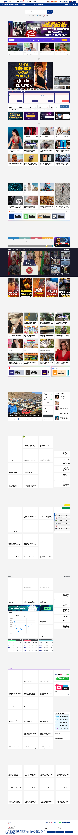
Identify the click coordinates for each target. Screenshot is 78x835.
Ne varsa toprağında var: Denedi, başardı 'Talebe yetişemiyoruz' (14, 802)
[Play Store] (11, 827)
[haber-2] (26, 287)
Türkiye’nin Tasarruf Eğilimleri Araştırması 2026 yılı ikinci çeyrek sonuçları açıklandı (46, 789)
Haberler (21, 828)
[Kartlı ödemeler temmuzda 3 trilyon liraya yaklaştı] (47, 795)
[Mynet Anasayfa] (5, 1)
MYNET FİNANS (14, 109)
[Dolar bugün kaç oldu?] (15, 467)
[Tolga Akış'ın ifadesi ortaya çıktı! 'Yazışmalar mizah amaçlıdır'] (39, 28)
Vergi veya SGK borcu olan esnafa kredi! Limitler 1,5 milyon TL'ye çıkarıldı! (66, 597)
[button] (52, 75)
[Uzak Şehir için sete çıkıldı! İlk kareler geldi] (15, 714)
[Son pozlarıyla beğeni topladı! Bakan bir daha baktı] (30, 714)
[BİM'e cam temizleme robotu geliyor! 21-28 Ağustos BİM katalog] (31, 330)
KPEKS (25, 645)
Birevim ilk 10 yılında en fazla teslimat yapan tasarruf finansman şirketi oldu (30, 775)
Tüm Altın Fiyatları (47, 416)
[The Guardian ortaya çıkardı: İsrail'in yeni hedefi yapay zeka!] (46, 89)
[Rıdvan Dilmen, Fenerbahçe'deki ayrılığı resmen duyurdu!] (20, 89)
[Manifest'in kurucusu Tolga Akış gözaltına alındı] (15, 681)
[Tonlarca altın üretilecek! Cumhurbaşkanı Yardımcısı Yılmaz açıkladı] (58, 626)
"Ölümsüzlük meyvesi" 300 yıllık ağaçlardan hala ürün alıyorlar (66, 484)
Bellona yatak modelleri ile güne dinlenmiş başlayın (31, 788)
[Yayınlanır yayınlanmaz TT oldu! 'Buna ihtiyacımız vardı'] (46, 708)
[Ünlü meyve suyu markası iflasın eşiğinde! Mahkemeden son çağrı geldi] (26, 89)
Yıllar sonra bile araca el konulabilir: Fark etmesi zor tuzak (66, 611)
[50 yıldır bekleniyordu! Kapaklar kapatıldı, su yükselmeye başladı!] (58, 454)
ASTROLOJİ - (49, 114)
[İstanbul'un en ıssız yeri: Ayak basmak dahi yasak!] (43, 89)
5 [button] (23, 419)
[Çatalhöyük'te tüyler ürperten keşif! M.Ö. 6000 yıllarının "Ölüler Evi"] (31, 89)
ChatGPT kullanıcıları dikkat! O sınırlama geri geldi (65, 477)
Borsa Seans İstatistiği (48, 827)
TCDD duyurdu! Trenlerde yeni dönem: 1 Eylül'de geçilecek (66, 604)
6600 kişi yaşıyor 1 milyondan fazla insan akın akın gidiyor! (66, 469)
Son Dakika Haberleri (23, 827)
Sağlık (34, 828)
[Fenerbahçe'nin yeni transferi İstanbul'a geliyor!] (15, 551)
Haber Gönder (66, 822)
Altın (35, 612)
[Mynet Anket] (56, 2)
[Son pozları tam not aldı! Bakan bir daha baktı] (15, 701)
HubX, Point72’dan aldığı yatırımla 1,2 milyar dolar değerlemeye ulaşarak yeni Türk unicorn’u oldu (14, 776)
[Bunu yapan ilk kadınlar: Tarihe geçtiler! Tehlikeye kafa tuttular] (62, 194)
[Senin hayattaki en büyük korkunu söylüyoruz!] (62, 131)
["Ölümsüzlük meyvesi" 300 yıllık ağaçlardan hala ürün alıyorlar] (58, 483)
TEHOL (40, 644)
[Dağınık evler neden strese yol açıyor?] (31, 343)
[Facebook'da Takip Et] (56, 674)
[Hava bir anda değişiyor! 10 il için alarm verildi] (51, 89)
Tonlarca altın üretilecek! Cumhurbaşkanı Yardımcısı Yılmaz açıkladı (66, 626)
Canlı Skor (68, 505)
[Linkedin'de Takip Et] (63, 674)
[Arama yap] (60, 1)
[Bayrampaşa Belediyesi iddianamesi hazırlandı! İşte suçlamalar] (47, 131)
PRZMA (9, 645)
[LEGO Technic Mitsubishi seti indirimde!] (31, 357)
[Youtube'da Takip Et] (66, 674)
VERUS (25, 649)
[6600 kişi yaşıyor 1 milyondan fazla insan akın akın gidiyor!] (58, 469)
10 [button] (35, 419)
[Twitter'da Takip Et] (59, 675)
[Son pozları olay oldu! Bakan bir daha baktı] (15, 138)
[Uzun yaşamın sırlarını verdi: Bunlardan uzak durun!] (10, 89)
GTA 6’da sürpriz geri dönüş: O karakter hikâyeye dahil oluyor (18, 4)
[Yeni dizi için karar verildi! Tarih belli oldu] (15, 343)
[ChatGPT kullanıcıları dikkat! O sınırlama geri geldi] (58, 476)
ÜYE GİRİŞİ (65, 1)
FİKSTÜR (66, 507)
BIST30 (20, 612)
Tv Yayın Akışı (57, 691)
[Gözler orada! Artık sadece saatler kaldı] (15, 589)
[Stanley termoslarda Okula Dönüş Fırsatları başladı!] (62, 144)
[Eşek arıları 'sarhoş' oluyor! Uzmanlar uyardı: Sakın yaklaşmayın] (29, 89)
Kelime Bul (59, 828)
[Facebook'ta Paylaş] (61, 739)
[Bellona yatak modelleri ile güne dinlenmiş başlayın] (31, 782)
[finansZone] (62, 241)
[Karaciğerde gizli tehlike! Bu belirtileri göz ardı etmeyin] (31, 200)
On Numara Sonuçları (64, 728)
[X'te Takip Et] (49, 822)
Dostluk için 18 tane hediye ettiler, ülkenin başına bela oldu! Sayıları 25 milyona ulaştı (66, 462)
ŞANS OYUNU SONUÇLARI (60, 713)
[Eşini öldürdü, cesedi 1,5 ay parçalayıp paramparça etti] (48, 89)
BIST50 (15, 612)
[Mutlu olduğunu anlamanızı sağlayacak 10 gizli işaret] (31, 144)
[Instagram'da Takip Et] (61, 674)
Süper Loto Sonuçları (64, 722)
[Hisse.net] (15, 116)
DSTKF (25, 644)
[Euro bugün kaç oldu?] (30, 467)
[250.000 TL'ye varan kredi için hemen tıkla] (22, 89)
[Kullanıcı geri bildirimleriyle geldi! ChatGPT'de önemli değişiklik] (15, 200)
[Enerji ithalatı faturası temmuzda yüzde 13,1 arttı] (47, 357)
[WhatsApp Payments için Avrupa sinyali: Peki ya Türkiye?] (63, 769)
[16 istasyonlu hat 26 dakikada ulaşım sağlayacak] (39, 89)
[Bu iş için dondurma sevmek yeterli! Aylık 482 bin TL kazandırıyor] (33, 89)
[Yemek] (52, 2)
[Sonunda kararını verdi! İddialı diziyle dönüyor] (46, 741)
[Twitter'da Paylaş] (64, 739)
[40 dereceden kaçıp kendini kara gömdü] (47, 144)
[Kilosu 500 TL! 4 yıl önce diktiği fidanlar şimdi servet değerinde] (15, 782)
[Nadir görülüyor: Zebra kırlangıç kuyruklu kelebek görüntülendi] (47, 343)
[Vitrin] (50, 2)
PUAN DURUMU (58, 507)
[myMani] (22, 1)
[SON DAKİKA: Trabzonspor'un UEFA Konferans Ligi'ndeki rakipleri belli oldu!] (13, 89)
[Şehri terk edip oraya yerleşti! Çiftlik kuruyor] (14, 89)
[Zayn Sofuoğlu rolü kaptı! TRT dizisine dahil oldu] (47, 187)
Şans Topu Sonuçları (63, 725)
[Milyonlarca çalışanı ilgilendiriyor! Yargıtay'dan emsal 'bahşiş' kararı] (30, 582)
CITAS (9, 649)
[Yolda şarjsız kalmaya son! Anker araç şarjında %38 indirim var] (30, 453)
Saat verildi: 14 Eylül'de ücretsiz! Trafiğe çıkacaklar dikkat (66, 618)
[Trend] (48, 2)
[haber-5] (64, 287)
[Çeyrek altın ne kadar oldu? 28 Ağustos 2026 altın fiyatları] (31, 317)
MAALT (9, 647)
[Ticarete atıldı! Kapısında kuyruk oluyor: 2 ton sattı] (23, 89)
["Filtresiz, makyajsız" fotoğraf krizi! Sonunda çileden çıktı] (30, 688)
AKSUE (25, 647)
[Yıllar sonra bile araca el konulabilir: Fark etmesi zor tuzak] (58, 611)
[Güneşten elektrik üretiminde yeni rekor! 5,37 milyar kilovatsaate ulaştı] (47, 330)
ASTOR (40, 647)
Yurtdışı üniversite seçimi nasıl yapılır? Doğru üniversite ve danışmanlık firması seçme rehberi (30, 803)
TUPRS (40, 650)
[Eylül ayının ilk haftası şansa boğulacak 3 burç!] (15, 187)
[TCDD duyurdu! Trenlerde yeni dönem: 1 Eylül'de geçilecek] (58, 603)
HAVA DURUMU (35, 4)
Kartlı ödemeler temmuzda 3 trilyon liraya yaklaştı (46, 802)
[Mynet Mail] (75, 4)
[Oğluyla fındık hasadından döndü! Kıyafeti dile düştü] (15, 447)
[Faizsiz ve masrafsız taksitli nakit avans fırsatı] (34, 89)
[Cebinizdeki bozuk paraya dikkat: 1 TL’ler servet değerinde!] (25, 89)
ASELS (40, 649)
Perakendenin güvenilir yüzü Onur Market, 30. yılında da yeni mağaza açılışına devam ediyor (63, 789)
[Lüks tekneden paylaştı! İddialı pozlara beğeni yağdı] (62, 350)
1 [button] (13, 419)
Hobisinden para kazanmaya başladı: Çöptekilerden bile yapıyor (62, 802)
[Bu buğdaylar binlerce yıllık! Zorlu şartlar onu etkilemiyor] (46, 453)
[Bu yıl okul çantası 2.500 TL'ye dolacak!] (46, 616)
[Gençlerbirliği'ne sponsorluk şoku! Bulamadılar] (31, 131)
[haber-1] (13, 287)
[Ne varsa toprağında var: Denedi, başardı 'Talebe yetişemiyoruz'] (15, 795)
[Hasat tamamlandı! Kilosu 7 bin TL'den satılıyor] (47, 200)
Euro (30, 612)
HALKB (9, 650)
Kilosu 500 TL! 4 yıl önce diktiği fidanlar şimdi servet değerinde (14, 788)
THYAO (40, 645)
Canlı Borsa (68, 576)
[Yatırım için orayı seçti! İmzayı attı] (30, 701)
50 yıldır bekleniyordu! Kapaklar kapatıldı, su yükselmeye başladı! (65, 455)
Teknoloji (34, 827)
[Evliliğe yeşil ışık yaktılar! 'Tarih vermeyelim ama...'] (15, 734)
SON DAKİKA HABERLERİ (6, 4)
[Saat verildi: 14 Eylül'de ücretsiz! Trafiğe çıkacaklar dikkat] (58, 618)
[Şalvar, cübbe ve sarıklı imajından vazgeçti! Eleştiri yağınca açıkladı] (46, 674)
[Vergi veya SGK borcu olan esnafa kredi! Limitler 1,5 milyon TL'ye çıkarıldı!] (58, 596)
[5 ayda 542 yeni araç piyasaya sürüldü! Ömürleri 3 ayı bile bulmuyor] (30, 595)
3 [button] (18, 419)
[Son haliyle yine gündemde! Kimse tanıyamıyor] (49, 89)
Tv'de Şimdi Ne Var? (59, 694)
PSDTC (9, 644)
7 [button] (28, 419)
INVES (25, 650)
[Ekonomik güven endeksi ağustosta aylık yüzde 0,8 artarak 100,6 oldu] (15, 357)
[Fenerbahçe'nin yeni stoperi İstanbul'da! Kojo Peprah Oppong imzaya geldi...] (16, 89)
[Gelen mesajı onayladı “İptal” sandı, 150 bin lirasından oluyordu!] (11, 89)
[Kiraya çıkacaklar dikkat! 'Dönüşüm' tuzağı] (46, 595)
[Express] (54, 2)
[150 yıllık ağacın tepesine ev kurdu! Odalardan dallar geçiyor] (47, 317)
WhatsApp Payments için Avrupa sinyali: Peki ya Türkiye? (63, 775)
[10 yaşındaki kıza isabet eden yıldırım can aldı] (36, 89)
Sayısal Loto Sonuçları (64, 719)
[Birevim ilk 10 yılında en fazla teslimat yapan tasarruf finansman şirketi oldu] (31, 769)
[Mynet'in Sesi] (31, 116)
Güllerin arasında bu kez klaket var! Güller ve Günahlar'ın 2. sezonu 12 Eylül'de (46, 775)
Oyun (58, 827)
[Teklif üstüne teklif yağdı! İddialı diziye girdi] (46, 688)
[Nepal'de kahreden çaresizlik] (30, 75)
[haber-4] (52, 287)
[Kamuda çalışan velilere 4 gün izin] (37, 89)
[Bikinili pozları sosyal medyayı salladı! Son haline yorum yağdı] (30, 741)
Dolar (25, 612)
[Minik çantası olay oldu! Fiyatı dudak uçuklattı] (30, 728)
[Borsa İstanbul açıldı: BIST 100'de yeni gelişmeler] (46, 440)
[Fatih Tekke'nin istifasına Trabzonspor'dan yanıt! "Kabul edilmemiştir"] (52, 89)
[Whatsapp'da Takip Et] (68, 674)
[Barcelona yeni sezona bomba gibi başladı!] (46, 544)
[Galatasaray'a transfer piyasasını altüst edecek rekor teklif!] (30, 538)
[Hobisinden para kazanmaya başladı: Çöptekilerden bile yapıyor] (63, 795)
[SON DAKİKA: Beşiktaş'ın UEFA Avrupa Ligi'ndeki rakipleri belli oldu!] (46, 511)
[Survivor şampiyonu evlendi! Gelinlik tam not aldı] (46, 728)
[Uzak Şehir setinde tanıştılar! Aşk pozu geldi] (46, 473)
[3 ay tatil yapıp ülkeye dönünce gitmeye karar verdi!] (30, 674)
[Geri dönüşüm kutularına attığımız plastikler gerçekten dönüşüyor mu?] (30, 440)
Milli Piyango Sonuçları (64, 716)
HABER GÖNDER (69, 4)
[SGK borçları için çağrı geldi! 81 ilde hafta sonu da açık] (30, 479)
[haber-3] (39, 287)
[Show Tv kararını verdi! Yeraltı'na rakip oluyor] (15, 323)
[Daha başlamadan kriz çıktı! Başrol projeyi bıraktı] (45, 89)
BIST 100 (12, 615)
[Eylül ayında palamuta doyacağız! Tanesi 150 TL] (15, 479)
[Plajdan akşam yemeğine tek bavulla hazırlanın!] (31, 187)
